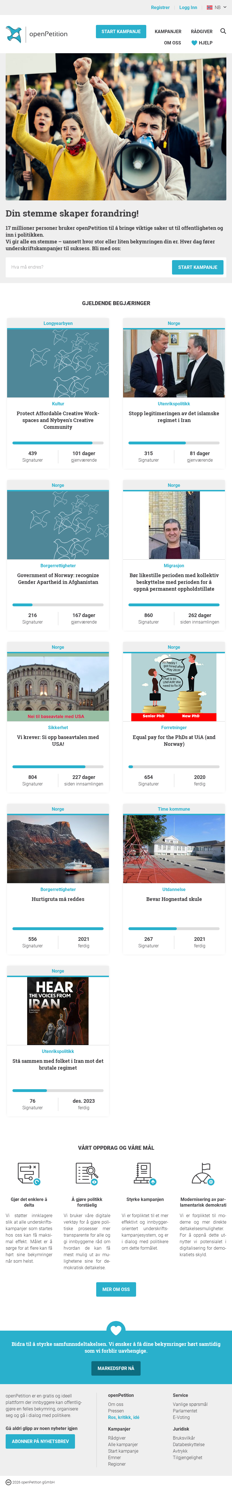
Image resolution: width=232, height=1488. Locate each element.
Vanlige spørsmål (190, 1404)
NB (216, 7)
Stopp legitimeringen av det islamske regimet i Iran (174, 416)
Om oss (172, 43)
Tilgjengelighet (187, 1457)
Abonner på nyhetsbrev (40, 1441)
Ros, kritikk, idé (123, 1417)
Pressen (116, 1411)
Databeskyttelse (189, 1444)
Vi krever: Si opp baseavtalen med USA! (58, 740)
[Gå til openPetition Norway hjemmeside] (37, 34)
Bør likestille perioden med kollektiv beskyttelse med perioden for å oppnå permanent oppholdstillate (174, 582)
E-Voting (181, 1417)
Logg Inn (188, 7)
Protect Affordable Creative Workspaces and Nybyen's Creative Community (58, 420)
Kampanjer (168, 31)
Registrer (160, 7)
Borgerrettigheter (58, 565)
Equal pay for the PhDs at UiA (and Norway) (174, 740)
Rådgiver (201, 31)
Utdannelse (174, 889)
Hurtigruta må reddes (58, 899)
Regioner (117, 1464)
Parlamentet (185, 1411)
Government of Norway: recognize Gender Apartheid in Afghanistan (58, 578)
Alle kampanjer (123, 1444)
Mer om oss (116, 1289)
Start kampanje (121, 31)
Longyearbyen (58, 323)
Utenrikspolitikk (174, 403)
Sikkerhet (58, 727)
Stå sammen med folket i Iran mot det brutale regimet (58, 1064)
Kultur (58, 403)
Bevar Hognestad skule (174, 899)
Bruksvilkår (184, 1438)
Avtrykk (180, 1451)
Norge (174, 323)
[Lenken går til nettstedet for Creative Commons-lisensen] (9, 1482)
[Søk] (223, 31)
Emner (114, 1457)
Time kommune (174, 809)
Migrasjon (174, 565)
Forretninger (174, 727)
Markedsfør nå (116, 1368)
